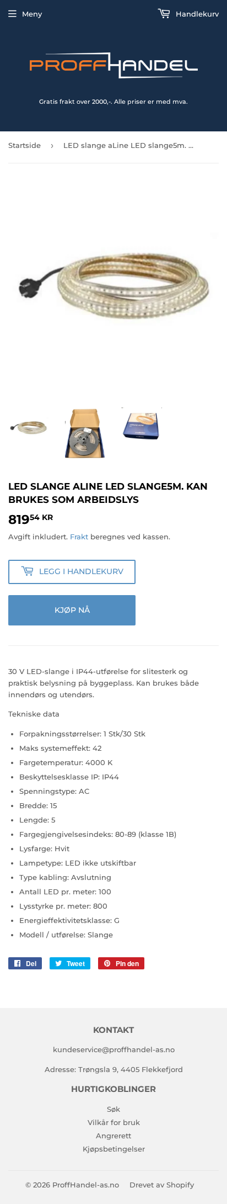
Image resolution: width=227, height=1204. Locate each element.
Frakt (79, 536)
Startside (24, 145)
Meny (32, 13)
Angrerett (113, 1135)
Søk (113, 1109)
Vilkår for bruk (114, 1122)
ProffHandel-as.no (85, 1184)
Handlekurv (196, 13)
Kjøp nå (72, 610)
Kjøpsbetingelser (114, 1148)
